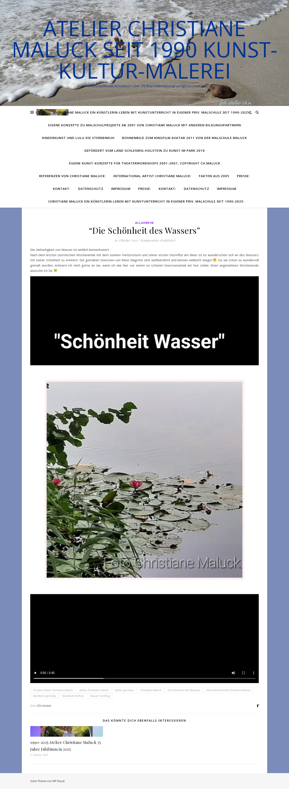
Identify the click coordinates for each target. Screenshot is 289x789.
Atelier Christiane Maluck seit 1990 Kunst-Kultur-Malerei (144, 49)
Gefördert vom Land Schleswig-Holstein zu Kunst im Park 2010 (144, 150)
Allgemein (144, 223)
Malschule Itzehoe (73, 696)
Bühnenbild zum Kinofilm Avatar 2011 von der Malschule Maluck (184, 138)
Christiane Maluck (150, 690)
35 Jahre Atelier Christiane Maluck (53, 690)
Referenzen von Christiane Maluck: (72, 176)
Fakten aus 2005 (214, 176)
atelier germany (124, 690)
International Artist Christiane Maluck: (152, 176)
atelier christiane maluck (93, 690)
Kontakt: (61, 188)
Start (41, 112)
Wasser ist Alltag (100, 696)
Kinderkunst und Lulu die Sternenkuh (78, 138)
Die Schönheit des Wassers (184, 690)
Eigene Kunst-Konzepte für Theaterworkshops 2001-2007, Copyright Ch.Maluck (144, 163)
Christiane (44, 706)
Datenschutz (90, 188)
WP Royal (58, 781)
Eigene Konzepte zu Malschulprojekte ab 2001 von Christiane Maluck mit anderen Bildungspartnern (144, 125)
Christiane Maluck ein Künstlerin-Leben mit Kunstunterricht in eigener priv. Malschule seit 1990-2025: (152, 112)
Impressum (121, 188)
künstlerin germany (44, 696)
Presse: (243, 176)
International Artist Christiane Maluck (228, 690)
